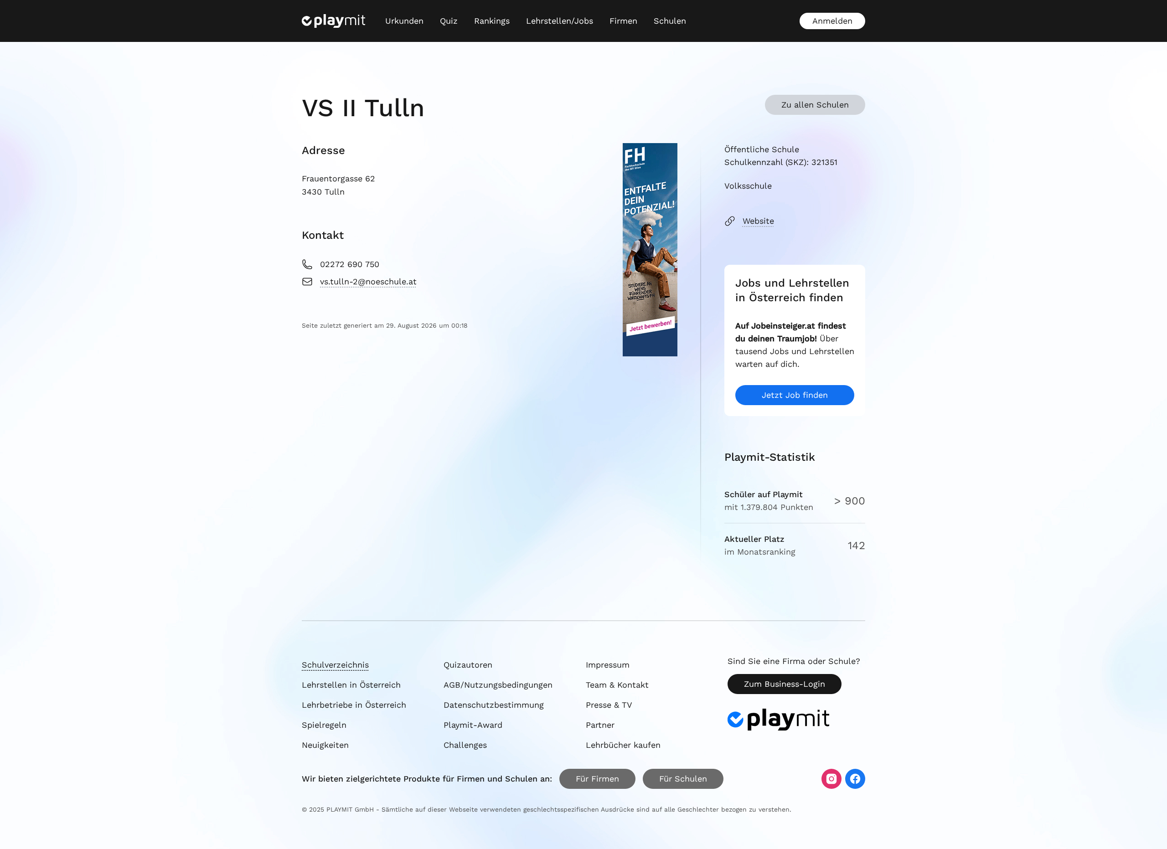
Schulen (670, 21)
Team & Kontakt (617, 684)
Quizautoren (468, 664)
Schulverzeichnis (335, 664)
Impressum (608, 664)
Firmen (623, 21)
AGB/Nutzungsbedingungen (498, 684)
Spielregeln (324, 725)
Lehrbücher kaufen (623, 745)
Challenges (465, 745)
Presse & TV (609, 705)
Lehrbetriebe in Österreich (354, 705)
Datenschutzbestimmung (494, 705)
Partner (600, 725)
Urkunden (404, 21)
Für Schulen (683, 778)
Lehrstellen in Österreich (351, 684)
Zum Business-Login (784, 684)
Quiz (449, 21)
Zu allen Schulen (815, 104)
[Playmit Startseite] (333, 21)
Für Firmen (597, 778)
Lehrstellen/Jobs (559, 21)
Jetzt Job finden (795, 395)
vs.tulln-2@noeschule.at (368, 281)
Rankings (492, 21)
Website (758, 221)
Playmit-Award (473, 725)
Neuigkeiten (325, 745)
